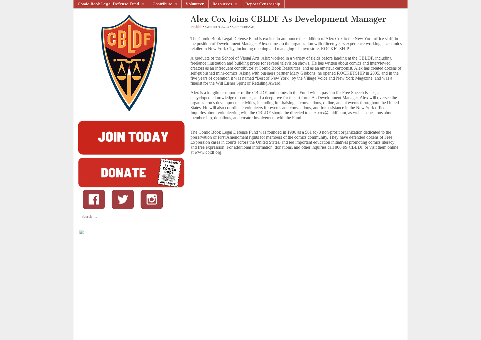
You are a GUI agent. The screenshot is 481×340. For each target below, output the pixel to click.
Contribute (162, 4)
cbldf (198, 27)
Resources (222, 4)
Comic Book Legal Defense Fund (108, 4)
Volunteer (195, 4)
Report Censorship (263, 4)
